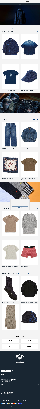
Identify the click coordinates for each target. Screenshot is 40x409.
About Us (33, 400)
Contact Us (29, 400)
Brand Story (5, 207)
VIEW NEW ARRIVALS (31, 274)
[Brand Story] (19, 107)
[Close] (28, 200)
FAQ (25, 400)
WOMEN (20, 37)
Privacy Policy (8, 400)
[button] (1, 4)
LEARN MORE (27, 1)
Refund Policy (13, 400)
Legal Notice (22, 400)
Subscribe (14, 370)
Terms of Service (3, 400)
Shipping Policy (18, 400)
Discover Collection (6, 33)
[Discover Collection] (19, 21)
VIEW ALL (33, 37)
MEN (17, 37)
